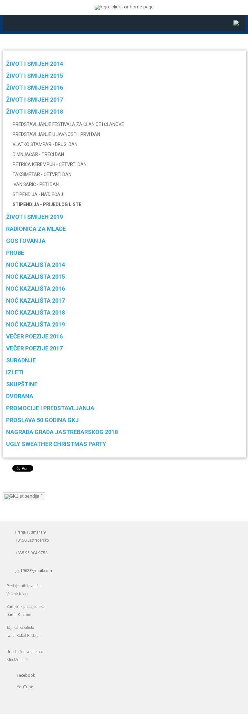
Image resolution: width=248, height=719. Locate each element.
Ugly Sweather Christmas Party (56, 444)
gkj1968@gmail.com (33, 570)
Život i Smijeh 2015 (34, 75)
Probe (15, 252)
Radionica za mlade (36, 228)
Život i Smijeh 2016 (34, 87)
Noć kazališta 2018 (35, 312)
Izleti (15, 372)
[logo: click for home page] (124, 7)
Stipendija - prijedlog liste (47, 204)
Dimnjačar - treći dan (38, 154)
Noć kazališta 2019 (35, 324)
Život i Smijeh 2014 (34, 63)
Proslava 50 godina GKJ (42, 420)
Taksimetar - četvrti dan (42, 174)
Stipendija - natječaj (38, 194)
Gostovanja (26, 240)
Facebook (26, 675)
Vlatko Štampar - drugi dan (45, 144)
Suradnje (21, 360)
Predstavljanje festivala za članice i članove (68, 124)
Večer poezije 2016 (34, 336)
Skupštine (21, 384)
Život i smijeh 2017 (34, 99)
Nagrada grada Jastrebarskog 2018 (62, 432)
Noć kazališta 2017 (35, 300)
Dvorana (19, 396)
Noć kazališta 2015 (35, 276)
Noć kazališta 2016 (35, 288)
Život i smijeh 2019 (34, 217)
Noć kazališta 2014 (35, 264)
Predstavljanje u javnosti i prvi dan (56, 134)
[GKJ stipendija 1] (24, 496)
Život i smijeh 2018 (34, 111)
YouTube (25, 687)
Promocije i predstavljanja (50, 408)
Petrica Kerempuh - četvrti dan (50, 164)
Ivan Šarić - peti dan (36, 184)
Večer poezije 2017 (34, 348)
